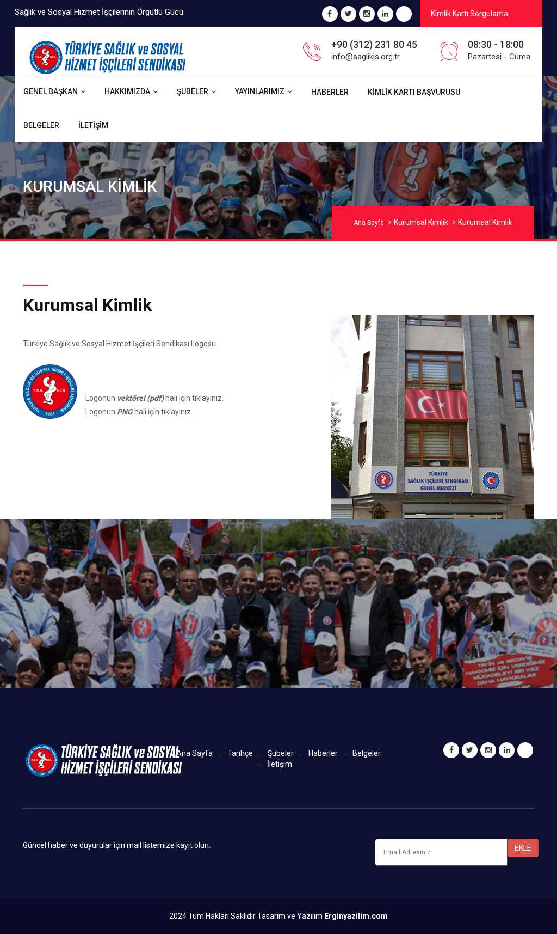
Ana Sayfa (369, 223)
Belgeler (366, 753)
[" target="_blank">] (404, 15)
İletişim (279, 764)
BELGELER (41, 125)
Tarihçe (240, 753)
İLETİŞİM (93, 125)
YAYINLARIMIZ (259, 91)
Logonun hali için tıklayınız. (154, 398)
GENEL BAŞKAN (50, 91)
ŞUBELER (192, 91)
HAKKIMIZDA (127, 91)
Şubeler (281, 753)
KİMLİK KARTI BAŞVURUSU (414, 92)
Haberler (323, 753)
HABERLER (330, 92)
